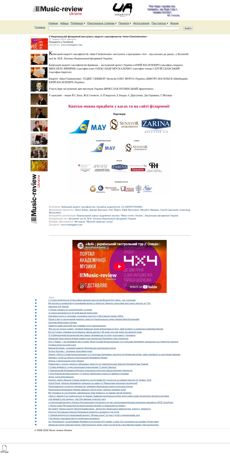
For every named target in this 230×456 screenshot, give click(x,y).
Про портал (159, 23)
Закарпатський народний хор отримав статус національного (77, 326)
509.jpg (4, 451)
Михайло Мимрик (149, 210)
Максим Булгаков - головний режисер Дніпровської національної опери (82, 348)
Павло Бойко (81, 210)
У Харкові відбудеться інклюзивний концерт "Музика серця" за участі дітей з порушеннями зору (94, 415)
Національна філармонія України (161, 215)
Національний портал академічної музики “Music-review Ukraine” (110, 215)
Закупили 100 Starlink (58, 306)
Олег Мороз (114, 210)
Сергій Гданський (169, 210)
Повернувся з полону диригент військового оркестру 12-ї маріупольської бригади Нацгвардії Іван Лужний (98, 364)
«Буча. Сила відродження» (61, 377)
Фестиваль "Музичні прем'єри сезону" (94, 221)
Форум (174, 23)
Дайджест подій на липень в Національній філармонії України (77, 358)
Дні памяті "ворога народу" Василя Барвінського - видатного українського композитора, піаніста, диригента (99, 409)
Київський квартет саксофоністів (78, 207)
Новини (53, 23)
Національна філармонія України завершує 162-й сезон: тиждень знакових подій (87, 390)
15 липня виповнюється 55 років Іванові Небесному (72, 313)
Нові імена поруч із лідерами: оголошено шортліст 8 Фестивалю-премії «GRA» (86, 316)
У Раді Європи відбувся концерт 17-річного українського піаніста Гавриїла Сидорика (88, 374)
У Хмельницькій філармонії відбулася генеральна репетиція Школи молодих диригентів (90, 370)
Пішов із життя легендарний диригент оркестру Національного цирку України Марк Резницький (93, 319)
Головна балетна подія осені (62, 345)
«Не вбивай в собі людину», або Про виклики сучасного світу (77, 399)
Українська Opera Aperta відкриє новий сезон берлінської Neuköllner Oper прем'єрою (88, 338)
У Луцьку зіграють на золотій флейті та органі (70, 310)
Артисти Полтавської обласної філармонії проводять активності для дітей (83, 412)
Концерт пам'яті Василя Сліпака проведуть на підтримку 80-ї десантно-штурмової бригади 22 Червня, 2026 (99, 380)
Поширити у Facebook (61, 42)
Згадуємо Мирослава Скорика (62, 322)
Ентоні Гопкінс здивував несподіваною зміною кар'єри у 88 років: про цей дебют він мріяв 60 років (95, 332)
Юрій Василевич (130, 210)
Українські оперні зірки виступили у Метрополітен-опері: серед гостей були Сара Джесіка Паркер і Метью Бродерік (103, 425)
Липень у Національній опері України (66, 361)
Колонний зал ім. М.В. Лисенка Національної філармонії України (102, 218)
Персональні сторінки (101, 23)
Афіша (64, 23)
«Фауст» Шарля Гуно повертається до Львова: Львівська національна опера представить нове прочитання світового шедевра (108, 396)
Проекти (124, 23)
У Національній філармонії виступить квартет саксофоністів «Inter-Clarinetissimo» (98, 36)
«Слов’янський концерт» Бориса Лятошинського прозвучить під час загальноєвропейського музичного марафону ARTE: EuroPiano (110, 402)
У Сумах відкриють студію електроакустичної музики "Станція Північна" (82, 367)
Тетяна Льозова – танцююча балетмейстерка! (70, 351)
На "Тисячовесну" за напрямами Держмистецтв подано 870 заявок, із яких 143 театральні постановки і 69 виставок (103, 421)
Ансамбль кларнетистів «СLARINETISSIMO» (119, 207)
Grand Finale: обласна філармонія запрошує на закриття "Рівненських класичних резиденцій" (93, 383)
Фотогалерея (141, 23)
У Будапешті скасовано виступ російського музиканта (74, 418)
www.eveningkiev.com (71, 45)
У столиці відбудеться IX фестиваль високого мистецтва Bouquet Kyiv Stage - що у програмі (92, 300)
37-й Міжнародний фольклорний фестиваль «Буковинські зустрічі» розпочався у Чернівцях (92, 335)
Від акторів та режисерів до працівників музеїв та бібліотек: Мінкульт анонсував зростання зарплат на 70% (99, 303)
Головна (40, 27)
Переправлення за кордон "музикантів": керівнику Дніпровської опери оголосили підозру (90, 386)
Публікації (77, 23)
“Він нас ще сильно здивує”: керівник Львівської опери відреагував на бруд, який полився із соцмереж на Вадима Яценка (105, 329)
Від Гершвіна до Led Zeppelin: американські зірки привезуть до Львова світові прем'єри (89, 393)
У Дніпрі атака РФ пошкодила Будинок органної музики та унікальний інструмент (87, 406)
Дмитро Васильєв (98, 210)
